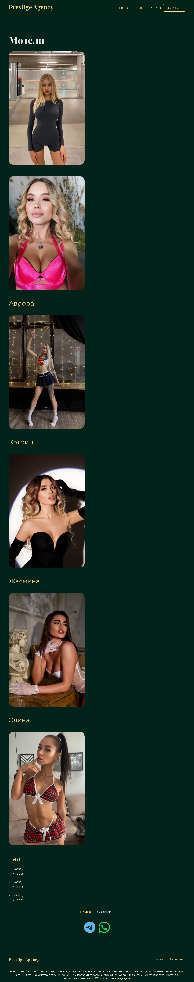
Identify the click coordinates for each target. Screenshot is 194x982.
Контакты (176, 959)
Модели (140, 8)
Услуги (156, 8)
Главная (124, 8)
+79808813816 (103, 912)
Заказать (174, 8)
